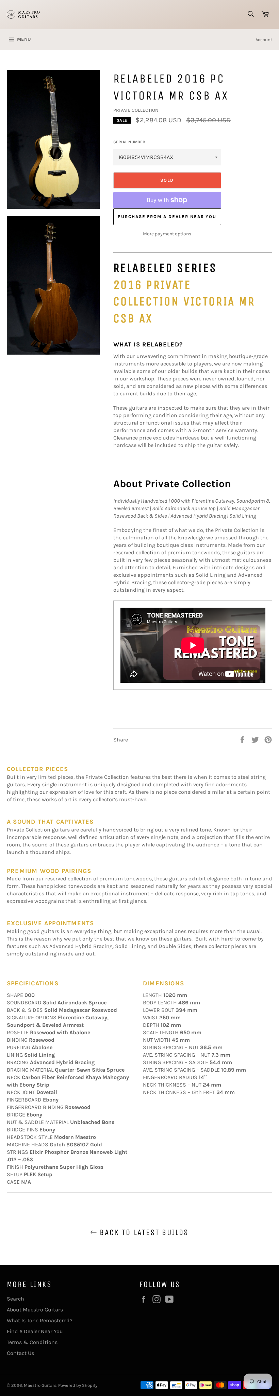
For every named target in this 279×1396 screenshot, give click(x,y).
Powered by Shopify (77, 1385)
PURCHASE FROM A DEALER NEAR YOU (167, 216)
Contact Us (20, 1353)
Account (264, 39)
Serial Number (129, 142)
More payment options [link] (167, 234)
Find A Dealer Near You (35, 1331)
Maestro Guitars (40, 1385)
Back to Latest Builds (143, 1232)
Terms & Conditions (32, 1342)
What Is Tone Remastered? (39, 1320)
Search (15, 1298)
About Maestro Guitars (35, 1309)
